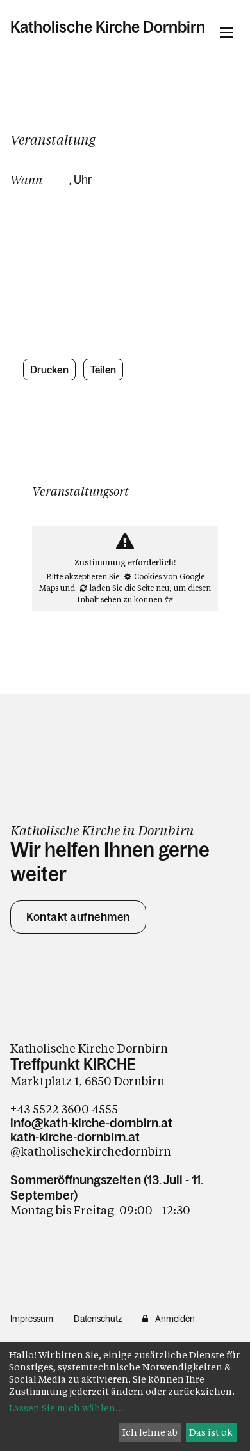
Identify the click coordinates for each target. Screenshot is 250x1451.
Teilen (103, 369)
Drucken (49, 369)
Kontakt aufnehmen (78, 917)
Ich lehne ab (150, 1432)
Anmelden (175, 1318)
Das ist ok (211, 1432)
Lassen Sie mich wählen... (66, 1408)
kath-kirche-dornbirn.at (75, 1137)
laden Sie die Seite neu (129, 588)
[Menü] (226, 32)
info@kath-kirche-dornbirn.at (91, 1123)
